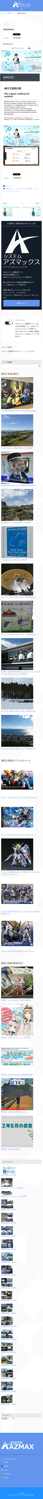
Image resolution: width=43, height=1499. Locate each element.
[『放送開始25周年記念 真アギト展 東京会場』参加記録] (17, 393)
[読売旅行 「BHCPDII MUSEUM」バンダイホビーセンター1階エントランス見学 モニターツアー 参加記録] (17, 654)
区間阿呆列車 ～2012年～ (9, 1365)
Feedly (6, 1477)
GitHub (6, 1466)
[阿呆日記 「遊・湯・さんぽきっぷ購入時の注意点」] (17, 1057)
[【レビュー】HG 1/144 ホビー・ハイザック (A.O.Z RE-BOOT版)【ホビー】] (17, 894)
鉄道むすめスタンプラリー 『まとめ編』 (14, 1196)
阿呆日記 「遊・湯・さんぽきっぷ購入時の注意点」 (17, 1074)
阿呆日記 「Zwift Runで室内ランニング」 (14, 1112)
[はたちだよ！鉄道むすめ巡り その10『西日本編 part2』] (17, 579)
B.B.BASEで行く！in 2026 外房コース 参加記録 (16, 522)
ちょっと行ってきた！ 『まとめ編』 (12, 1187)
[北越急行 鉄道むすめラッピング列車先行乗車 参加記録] (17, 468)
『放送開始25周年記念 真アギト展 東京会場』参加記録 (18, 410)
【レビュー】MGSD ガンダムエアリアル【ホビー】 (17, 834)
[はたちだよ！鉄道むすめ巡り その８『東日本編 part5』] (17, 693)
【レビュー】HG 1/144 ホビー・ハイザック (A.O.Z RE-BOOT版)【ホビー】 (20, 912)
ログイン (22, 351)
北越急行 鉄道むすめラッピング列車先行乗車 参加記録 (18, 485)
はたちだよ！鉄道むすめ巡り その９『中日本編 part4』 (18, 634)
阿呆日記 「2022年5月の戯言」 (11, 1149)
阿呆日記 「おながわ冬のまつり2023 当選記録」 (16, 1000)
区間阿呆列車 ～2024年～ (9, 1209)
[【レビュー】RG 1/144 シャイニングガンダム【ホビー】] (17, 780)
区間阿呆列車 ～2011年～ (9, 1378)
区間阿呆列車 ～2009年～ (9, 1404)
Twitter (6, 1462)
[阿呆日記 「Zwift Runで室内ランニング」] (17, 1094)
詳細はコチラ (21, 303)
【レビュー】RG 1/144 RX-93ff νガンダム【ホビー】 (18, 951)
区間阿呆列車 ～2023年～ (9, 1223)
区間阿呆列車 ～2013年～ (9, 1352)
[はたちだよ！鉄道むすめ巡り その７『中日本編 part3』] (17, 731)
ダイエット (9, 186)
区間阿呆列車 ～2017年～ (9, 1300)
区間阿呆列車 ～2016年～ (9, 1313)
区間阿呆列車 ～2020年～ (9, 1262)
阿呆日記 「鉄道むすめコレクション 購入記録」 (16, 1037)
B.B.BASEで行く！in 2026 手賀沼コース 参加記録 (16, 448)
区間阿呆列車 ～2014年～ (9, 1339)
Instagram (7, 1474)
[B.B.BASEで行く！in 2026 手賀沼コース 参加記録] (17, 430)
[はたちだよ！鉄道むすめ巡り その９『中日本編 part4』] (17, 617)
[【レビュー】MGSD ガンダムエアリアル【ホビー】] (17, 817)
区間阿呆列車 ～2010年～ (9, 1391)
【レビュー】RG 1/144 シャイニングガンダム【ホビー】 (19, 797)
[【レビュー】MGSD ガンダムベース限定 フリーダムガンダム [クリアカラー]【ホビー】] (17, 854)
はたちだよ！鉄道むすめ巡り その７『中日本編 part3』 (18, 748)
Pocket (6, 38)
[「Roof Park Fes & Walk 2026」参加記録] (17, 542)
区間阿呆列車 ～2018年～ (9, 1287)
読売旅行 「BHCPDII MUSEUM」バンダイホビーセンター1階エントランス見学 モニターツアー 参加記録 (21, 673)
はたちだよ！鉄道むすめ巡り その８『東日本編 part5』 (18, 711)
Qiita (5, 1470)
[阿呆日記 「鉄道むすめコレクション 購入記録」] (17, 1020)
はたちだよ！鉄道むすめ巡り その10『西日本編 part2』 (18, 597)
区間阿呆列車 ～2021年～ (9, 1249)
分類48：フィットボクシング (15, 188)
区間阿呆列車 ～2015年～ (9, 1326)
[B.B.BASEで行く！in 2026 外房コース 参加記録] (17, 505)
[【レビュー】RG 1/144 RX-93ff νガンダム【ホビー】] (17, 933)
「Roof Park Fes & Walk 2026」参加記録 (14, 559)
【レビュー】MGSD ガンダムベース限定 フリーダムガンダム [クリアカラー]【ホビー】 (20, 873)
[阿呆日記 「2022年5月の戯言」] (17, 1132)
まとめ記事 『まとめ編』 (9, 1175)
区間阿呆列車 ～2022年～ (9, 1236)
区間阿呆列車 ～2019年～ (9, 1275)
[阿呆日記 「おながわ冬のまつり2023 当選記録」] (17, 982)
